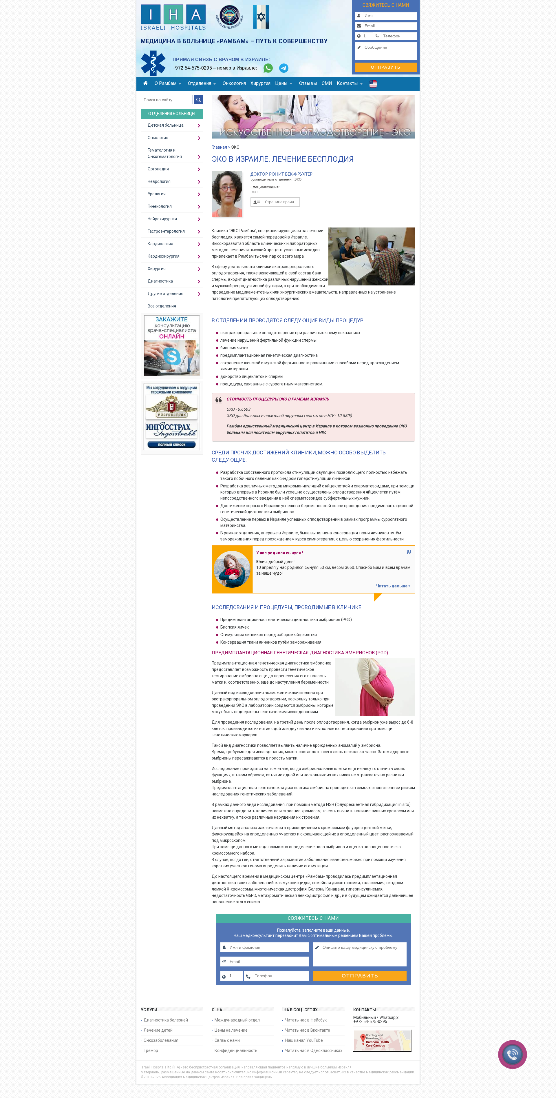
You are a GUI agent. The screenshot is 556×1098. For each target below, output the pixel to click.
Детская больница (166, 125)
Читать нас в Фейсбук (306, 1020)
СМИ (327, 83)
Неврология (159, 181)
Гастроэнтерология (166, 231)
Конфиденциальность (236, 1050)
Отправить (385, 67)
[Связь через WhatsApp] (268, 68)
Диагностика (160, 281)
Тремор (151, 1050)
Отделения (199, 83)
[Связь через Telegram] (283, 68)
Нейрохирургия (162, 218)
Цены (281, 83)
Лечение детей (158, 1030)
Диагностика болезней (166, 1020)
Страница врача (279, 201)
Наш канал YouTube (304, 1040)
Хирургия (260, 83)
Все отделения (162, 306)
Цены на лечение (231, 1030)
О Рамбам (165, 83)
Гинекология (160, 206)
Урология (157, 194)
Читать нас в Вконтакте (307, 1030)
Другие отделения (165, 293)
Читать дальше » (393, 586)
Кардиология (160, 243)
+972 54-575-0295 (192, 67)
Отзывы (308, 83)
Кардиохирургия (164, 256)
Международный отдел (237, 1020)
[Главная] (146, 84)
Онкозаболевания (161, 1040)
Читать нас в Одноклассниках (313, 1050)
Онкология (234, 83)
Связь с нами (227, 1040)
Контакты (347, 83)
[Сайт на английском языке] (373, 85)
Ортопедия (158, 169)
